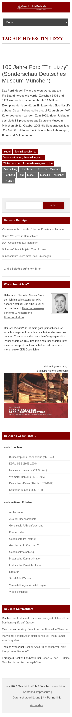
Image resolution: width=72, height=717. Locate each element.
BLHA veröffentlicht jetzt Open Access (24, 249)
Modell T (45, 174)
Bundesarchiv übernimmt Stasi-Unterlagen (26, 256)
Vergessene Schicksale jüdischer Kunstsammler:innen (33, 229)
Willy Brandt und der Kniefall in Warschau (45, 629)
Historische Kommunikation (25, 558)
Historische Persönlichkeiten (25, 565)
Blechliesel (27, 169)
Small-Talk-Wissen (20, 578)
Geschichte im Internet (22, 538)
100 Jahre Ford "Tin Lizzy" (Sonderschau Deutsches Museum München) (35, 74)
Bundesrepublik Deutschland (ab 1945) (31, 456)
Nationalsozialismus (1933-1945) (28, 470)
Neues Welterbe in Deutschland (20, 236)
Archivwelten (16, 512)
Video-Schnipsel (18, 591)
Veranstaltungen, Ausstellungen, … (29, 585)
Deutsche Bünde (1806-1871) (26, 489)
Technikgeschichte (25, 151)
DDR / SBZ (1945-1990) (23, 463)
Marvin (6, 635)
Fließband (9, 174)
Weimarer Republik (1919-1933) (27, 476)
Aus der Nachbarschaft (22, 518)
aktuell (7, 151)
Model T (32, 174)
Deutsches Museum (48, 169)
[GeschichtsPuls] (36, 11)
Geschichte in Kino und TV (24, 545)
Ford (21, 174)
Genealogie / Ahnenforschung (26, 525)
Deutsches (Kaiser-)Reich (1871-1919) (31, 483)
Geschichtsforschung (21, 551)
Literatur (14, 571)
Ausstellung (10, 169)
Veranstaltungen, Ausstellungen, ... (23, 157)
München (59, 174)
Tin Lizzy (8, 180)
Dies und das (16, 532)
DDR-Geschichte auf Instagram (20, 242)
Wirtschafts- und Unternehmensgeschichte (28, 163)
